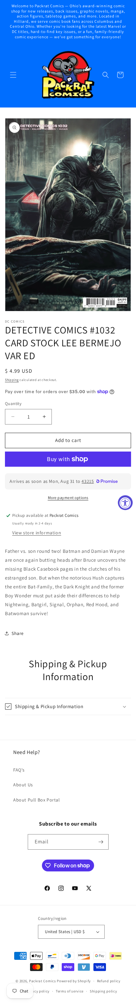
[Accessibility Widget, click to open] (125, 502)
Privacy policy (37, 991)
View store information (36, 533)
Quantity (13, 403)
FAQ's (19, 770)
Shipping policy (103, 991)
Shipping (12, 380)
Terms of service (70, 991)
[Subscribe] (101, 842)
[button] (13, 75)
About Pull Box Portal (36, 800)
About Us (23, 785)
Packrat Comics (42, 981)
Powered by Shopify (74, 981)
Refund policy (108, 981)
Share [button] (18, 633)
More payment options (68, 497)
